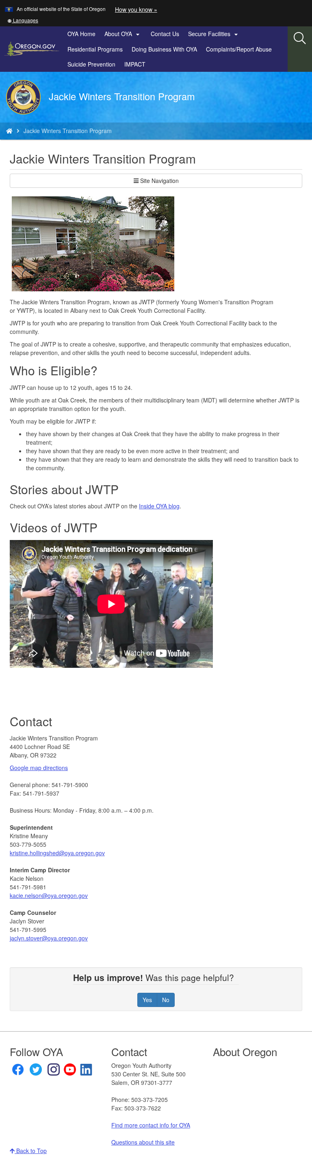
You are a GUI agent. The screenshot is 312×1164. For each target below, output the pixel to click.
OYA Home (81, 34)
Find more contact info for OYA (150, 1125)
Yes (147, 1000)
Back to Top (31, 1151)
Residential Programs (95, 49)
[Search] (300, 38)
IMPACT (134, 64)
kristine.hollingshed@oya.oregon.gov (57, 853)
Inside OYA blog (159, 506)
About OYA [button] (123, 34)
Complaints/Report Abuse (239, 49)
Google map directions (39, 768)
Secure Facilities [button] (214, 34)
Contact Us (165, 34)
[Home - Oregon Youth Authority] (9, 131)
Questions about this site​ (143, 1142)
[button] (22, 20)
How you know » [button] (136, 9)
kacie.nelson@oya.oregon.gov (49, 895)
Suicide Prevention (91, 64)
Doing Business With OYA (164, 49)
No (165, 1000)
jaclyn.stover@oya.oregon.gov (49, 938)
